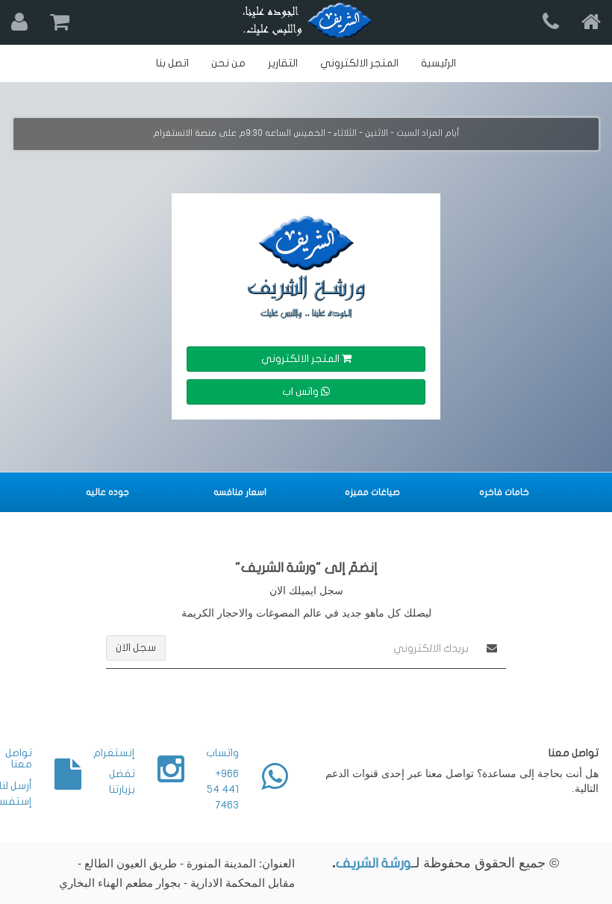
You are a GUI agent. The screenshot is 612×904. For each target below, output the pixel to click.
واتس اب (301, 391)
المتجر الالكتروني (301, 358)
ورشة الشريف (374, 863)
